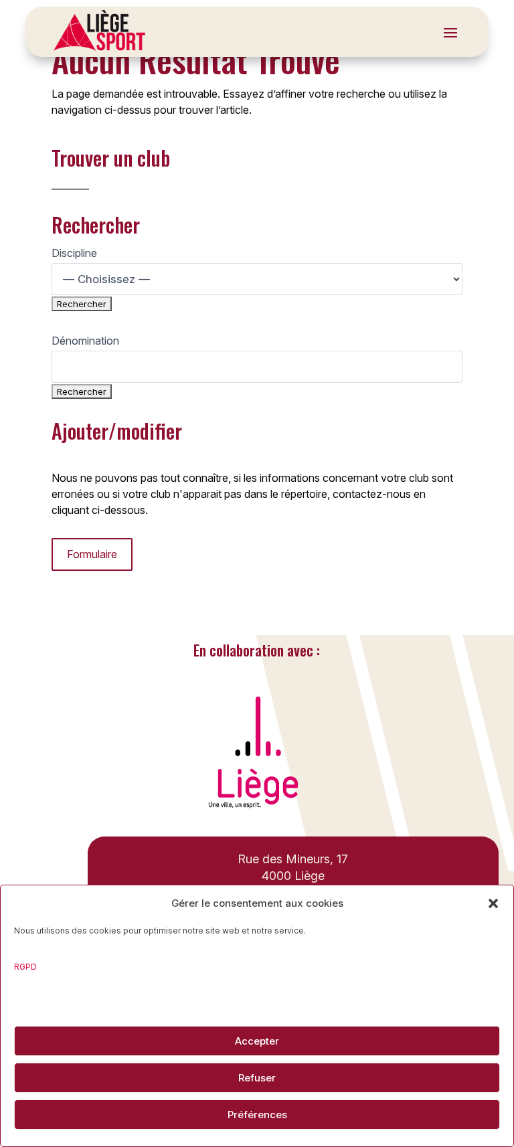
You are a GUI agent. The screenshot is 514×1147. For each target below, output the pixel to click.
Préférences (257, 1114)
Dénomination (85, 340)
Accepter (257, 1041)
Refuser (257, 1077)
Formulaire (92, 554)
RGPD (25, 967)
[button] (493, 903)
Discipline (74, 253)
